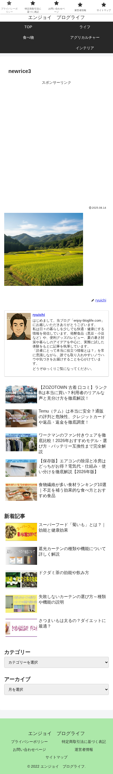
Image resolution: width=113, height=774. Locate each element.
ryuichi (39, 314)
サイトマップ (56, 757)
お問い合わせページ (29, 749)
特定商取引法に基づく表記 (84, 741)
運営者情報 (84, 749)
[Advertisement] (56, 142)
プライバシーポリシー (29, 741)
